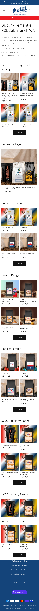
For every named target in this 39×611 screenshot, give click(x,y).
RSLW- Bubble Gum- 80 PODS (9, 399)
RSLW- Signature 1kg (7, 124)
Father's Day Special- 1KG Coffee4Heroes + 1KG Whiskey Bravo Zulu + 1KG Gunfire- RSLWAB (10, 96)
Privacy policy (32, 605)
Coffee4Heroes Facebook (19, 570)
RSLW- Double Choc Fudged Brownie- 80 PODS (27, 399)
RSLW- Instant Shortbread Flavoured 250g (27, 327)
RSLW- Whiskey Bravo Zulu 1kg (10, 519)
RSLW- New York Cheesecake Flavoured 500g (27, 473)
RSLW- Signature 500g (26, 124)
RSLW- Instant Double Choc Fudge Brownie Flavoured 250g (28, 300)
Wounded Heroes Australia (19, 574)
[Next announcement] (35, 18)
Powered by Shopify (21, 605)
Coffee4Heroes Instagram (19, 565)
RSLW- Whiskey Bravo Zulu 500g (10, 445)
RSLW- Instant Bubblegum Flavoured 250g (9, 300)
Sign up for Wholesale (19, 582)
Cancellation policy (30, 608)
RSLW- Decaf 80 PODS (25, 373)
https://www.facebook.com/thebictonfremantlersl (18, 55)
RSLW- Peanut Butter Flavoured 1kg (10, 545)
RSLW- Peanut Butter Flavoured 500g (10, 473)
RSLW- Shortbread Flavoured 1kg (29, 519)
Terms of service (19, 608)
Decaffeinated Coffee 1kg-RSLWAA (9, 254)
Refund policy (9, 608)
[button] (4, 10)
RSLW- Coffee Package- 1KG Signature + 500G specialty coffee (27, 95)
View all (19, 133)
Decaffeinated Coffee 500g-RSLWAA (27, 254)
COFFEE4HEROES (11, 605)
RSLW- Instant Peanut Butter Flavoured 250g (9, 327)
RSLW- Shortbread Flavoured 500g (27, 446)
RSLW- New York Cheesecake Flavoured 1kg (27, 545)
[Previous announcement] (4, 18)
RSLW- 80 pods (6, 373)
